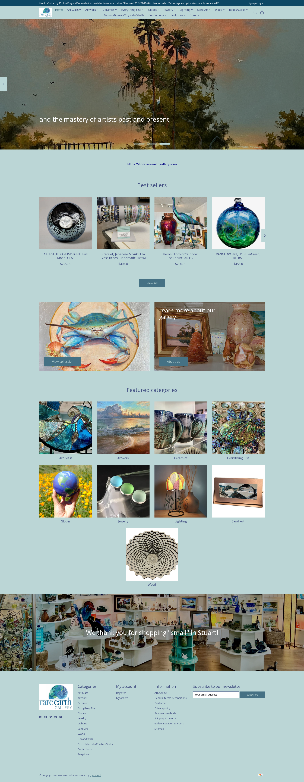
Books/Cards (85, 739)
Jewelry (123, 521)
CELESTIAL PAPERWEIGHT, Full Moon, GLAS (66, 256)
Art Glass (65, 458)
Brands (194, 15)
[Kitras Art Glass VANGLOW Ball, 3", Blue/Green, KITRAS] (238, 223)
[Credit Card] (260, 775)
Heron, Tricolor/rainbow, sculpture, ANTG (180, 256)
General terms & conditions (170, 698)
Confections (85, 749)
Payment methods (165, 713)
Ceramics (180, 458)
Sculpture (83, 754)
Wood (152, 584)
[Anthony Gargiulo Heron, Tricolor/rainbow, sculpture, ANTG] (180, 223)
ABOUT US (160, 692)
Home (59, 10)
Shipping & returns (165, 718)
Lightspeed (95, 775)
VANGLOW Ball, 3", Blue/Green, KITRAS (238, 256)
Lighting (181, 521)
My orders (122, 698)
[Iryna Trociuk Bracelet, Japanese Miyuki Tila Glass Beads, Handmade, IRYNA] (123, 223)
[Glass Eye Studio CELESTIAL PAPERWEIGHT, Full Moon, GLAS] (65, 223)
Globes (66, 521)
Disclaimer (160, 703)
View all (152, 283)
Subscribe (252, 694)
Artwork (123, 458)
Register (121, 692)
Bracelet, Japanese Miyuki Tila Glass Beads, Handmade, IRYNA (123, 256)
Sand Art (238, 521)
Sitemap (159, 728)
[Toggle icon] (255, 12)
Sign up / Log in (256, 3)
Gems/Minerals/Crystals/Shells (124, 15)
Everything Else (238, 458)
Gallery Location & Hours (169, 723)
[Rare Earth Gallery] (45, 12)
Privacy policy (162, 708)
